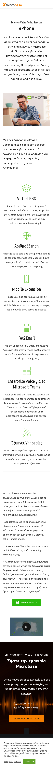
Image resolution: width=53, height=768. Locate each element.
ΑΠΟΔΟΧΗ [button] (29, 761)
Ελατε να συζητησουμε (27, 719)
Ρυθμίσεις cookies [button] (12, 761)
